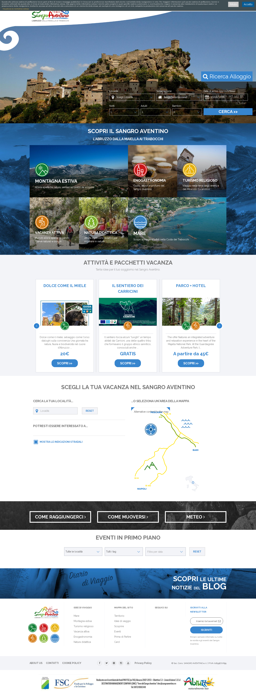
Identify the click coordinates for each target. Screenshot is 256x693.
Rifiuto (233, 4)
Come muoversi (127, 517)
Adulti (144, 105)
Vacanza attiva (81, 631)
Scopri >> (64, 363)
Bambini (176, 105)
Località (113, 91)
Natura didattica (82, 642)
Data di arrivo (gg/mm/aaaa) (219, 91)
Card (117, 642)
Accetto (248, 4)
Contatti (52, 663)
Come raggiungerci (59, 517)
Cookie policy (71, 663)
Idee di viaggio (122, 621)
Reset (90, 410)
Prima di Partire (122, 636)
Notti (112, 105)
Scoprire (119, 626)
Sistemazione (164, 91)
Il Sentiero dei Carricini (127, 288)
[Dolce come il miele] (64, 321)
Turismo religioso (84, 626)
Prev (36, 325)
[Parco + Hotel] (191, 318)
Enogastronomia (83, 636)
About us (36, 663)
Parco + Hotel (191, 285)
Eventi (117, 631)
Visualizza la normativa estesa (16, 9)
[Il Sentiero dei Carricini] (127, 318)
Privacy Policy (143, 663)
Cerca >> (228, 111)
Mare (76, 615)
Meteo (194, 517)
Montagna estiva (83, 621)
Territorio (119, 615)
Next (219, 325)
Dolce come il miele (64, 285)
